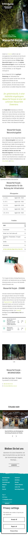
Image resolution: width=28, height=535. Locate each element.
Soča (3, 161)
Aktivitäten (17, 480)
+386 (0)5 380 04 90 (8, 384)
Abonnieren (14, 465)
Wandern (17, 482)
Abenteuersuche (6, 35)
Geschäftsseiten (6, 477)
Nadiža (6, 161)
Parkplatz (18, 310)
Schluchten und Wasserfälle (9, 36)
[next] (16, 436)
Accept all (14, 519)
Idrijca (12, 161)
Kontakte (7, 503)
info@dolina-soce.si (7, 499)
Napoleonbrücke (8, 302)
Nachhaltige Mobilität (19, 489)
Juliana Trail (17, 487)
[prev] (12, 436)
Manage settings (14, 531)
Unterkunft (17, 477)
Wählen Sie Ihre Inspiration (8, 7)
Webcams (4, 484)
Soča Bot (4, 489)
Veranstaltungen (6, 482)
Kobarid (10, 54)
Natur (13, 35)
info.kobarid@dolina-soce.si (10, 386)
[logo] (7, 4)
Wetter (3, 487)
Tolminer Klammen (19, 484)
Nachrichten (5, 480)
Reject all (14, 527)
